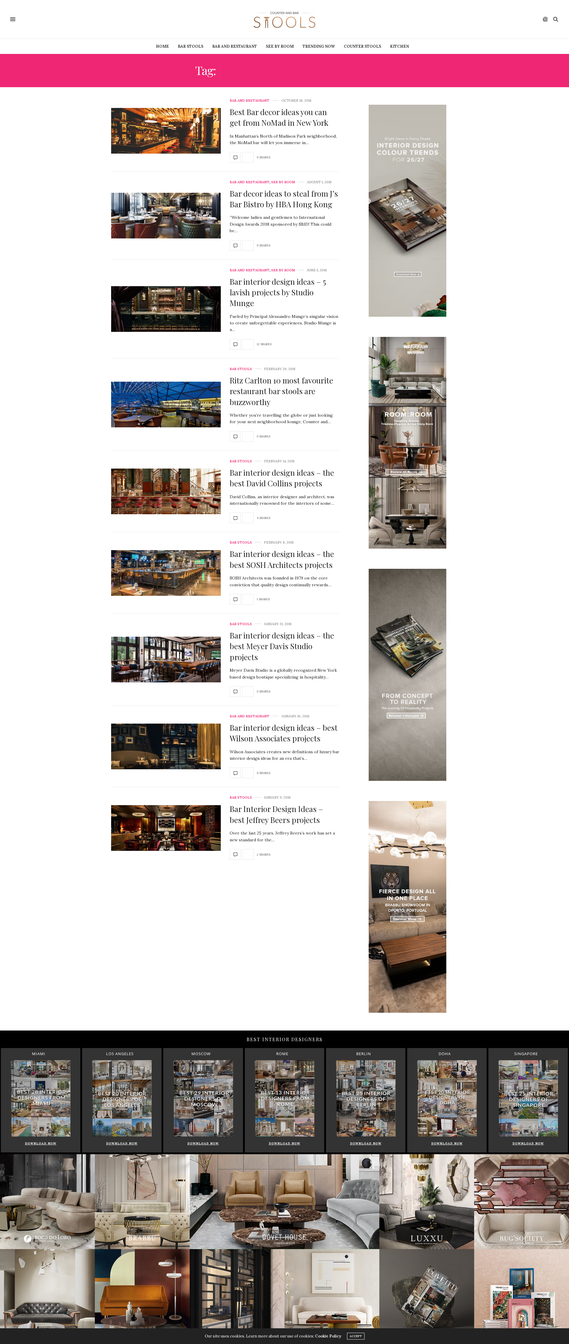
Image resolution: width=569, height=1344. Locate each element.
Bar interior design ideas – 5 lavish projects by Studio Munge (278, 292)
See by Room (280, 46)
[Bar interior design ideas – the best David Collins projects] (166, 491)
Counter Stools (362, 46)
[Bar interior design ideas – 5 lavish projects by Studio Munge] (166, 308)
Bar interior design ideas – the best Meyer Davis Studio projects (282, 646)
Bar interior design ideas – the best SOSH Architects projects (282, 559)
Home (162, 46)
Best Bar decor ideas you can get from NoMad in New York (279, 117)
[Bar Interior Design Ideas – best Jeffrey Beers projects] (166, 827)
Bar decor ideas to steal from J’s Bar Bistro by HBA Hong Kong (284, 198)
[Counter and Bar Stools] (284, 19)
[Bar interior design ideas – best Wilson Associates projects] (166, 746)
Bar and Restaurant (234, 46)
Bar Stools (190, 46)
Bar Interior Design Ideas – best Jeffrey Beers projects (276, 814)
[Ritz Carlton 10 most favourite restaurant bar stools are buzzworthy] (166, 404)
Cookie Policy (328, 1336)
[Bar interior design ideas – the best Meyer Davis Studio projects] (166, 659)
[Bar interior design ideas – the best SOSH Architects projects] (166, 572)
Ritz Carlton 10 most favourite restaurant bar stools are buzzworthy (281, 391)
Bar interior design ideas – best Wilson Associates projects (284, 732)
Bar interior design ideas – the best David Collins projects (282, 477)
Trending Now (319, 46)
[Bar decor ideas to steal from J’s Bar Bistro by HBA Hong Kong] (166, 215)
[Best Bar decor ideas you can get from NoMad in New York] (166, 130)
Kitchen (399, 46)
